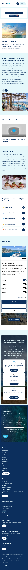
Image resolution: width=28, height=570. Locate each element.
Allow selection (14, 306)
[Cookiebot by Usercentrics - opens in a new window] (21, 258)
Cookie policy (19, 560)
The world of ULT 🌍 (10, 12)
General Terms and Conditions (15, 558)
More (4, 525)
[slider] (8, 136)
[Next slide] (6, 90)
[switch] (25, 284)
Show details (21, 297)
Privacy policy (5, 558)
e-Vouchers (12, 560)
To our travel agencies (14, 319)
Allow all (14, 301)
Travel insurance (5, 560)
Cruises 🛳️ (19, 12)
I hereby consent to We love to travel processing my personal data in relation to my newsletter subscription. (15, 431)
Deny (14, 310)
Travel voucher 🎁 (14, 15)
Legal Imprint (4, 562)
